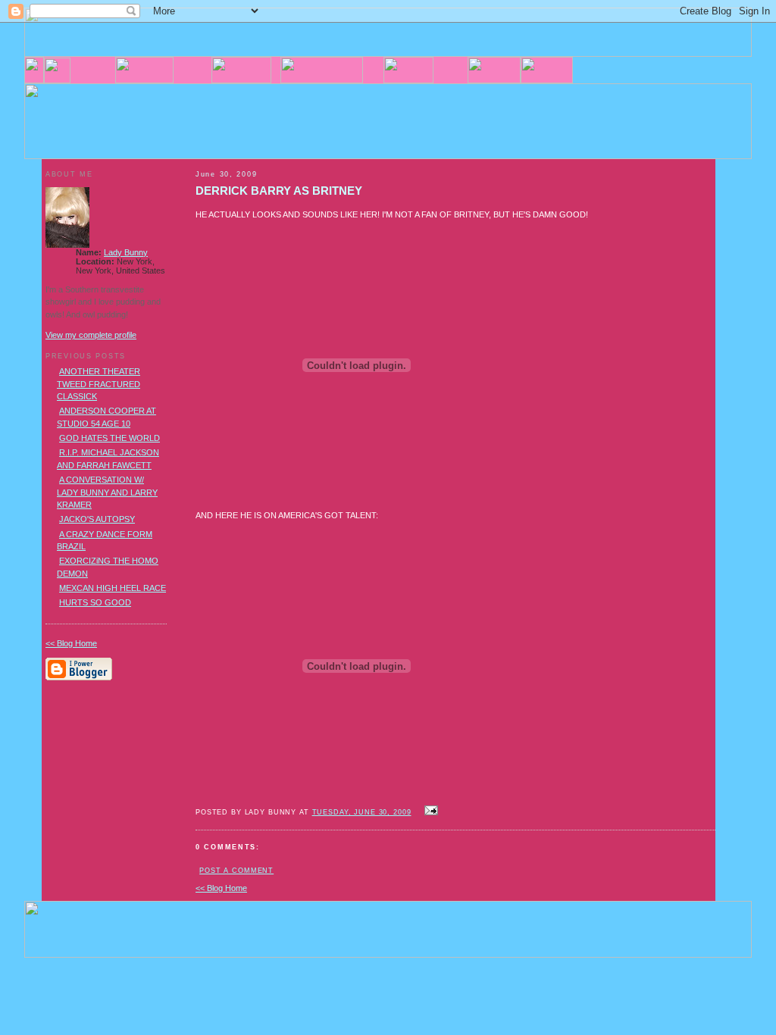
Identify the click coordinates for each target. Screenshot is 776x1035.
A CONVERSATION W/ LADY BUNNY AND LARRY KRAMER (107, 492)
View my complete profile (90, 334)
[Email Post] (430, 811)
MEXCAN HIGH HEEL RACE (112, 588)
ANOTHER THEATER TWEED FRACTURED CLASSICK (98, 384)
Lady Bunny (126, 252)
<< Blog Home (221, 888)
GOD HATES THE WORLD (109, 437)
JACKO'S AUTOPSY (97, 519)
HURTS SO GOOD (95, 602)
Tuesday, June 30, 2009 (361, 812)
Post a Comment (236, 870)
